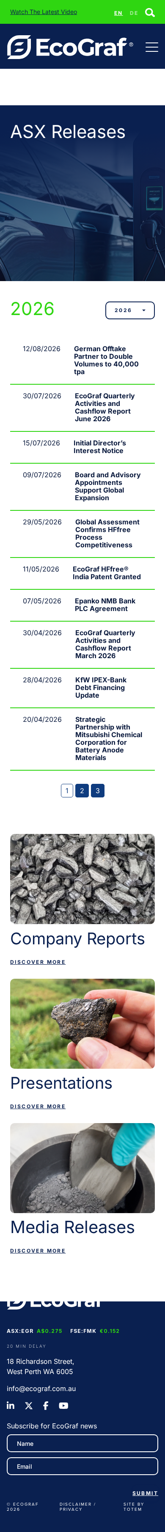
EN (118, 13)
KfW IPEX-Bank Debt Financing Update (100, 687)
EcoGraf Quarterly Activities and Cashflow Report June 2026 (105, 407)
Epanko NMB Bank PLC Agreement (105, 605)
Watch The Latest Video (43, 11)
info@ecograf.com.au (41, 1388)
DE (134, 13)
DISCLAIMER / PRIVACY (78, 1506)
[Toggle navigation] (152, 47)
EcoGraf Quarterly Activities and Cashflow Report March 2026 (105, 644)
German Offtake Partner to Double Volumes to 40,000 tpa (106, 360)
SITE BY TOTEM (134, 1506)
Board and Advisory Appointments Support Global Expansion (108, 486)
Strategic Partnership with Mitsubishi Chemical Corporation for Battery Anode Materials (108, 738)
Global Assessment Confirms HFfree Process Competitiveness (107, 533)
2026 (123, 310)
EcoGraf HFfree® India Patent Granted (107, 573)
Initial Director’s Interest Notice (100, 447)
